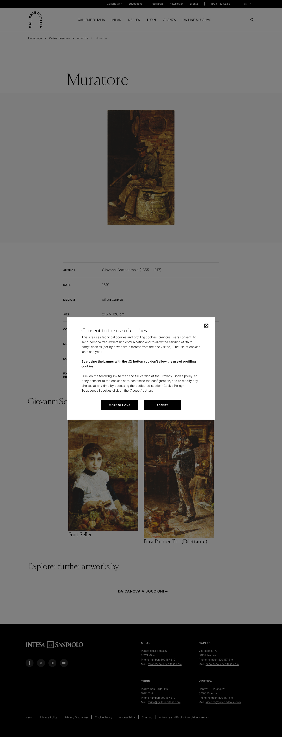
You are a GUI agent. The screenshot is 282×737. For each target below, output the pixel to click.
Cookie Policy (173, 385)
